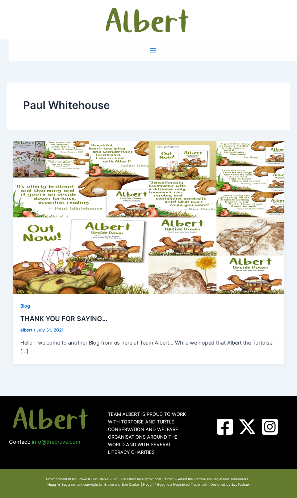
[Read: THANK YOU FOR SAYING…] (149, 217)
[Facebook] (225, 427)
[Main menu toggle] (153, 50)
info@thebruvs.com (56, 442)
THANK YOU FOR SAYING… (64, 318)
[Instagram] (270, 427)
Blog (25, 306)
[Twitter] (247, 427)
